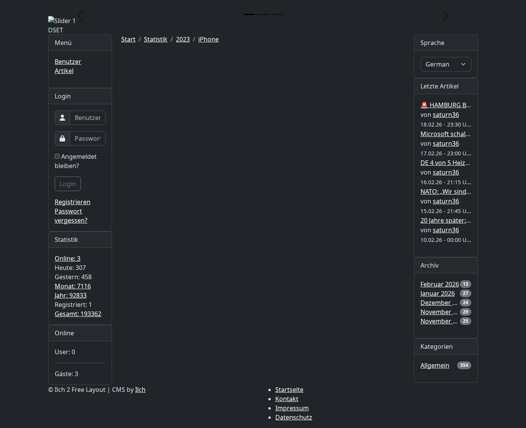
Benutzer (68, 61)
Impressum (292, 408)
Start (128, 39)
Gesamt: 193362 (78, 314)
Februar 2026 (439, 284)
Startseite (289, 389)
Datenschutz (293, 417)
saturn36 (446, 114)
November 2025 (443, 312)
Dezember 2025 (443, 302)
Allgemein (434, 365)
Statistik (156, 39)
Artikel (64, 71)
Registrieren (72, 202)
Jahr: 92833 (71, 295)
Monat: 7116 (73, 286)
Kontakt (286, 399)
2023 (183, 39)
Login (68, 184)
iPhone (208, 39)
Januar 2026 (437, 293)
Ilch (140, 389)
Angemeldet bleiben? (76, 161)
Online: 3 (67, 258)
